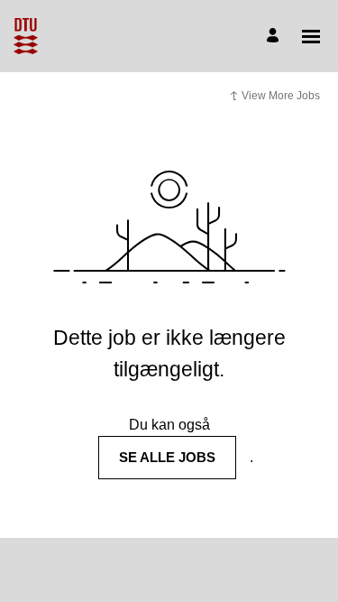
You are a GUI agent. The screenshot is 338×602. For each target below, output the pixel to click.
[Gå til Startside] (26, 36)
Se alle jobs (167, 457)
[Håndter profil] (275, 36)
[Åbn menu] (310, 36)
